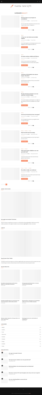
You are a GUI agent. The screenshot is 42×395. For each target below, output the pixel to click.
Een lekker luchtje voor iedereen (28, 170)
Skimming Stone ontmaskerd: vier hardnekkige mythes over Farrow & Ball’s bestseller (31, 301)
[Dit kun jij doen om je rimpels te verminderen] (10, 21)
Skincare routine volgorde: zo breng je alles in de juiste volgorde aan (10, 319)
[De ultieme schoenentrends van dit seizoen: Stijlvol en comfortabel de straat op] (10, 276)
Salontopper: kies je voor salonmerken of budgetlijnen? (30, 319)
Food (21, 332)
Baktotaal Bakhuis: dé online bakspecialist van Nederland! (21, 366)
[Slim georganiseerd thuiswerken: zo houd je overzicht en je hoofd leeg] (31, 276)
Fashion (21, 329)
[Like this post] (28, 30)
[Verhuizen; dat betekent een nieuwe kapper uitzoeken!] (10, 78)
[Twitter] (38, 1)
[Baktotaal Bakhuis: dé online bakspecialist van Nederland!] (4, 368)
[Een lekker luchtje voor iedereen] (10, 174)
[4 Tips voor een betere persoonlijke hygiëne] (10, 41)
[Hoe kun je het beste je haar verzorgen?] (10, 118)
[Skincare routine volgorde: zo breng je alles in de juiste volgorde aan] (10, 311)
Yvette (28, 20)
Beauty (21, 327)
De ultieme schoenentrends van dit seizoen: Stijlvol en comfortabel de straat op (9, 284)
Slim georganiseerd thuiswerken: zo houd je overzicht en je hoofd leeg (30, 284)
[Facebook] (37, 1)
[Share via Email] (33, 30)
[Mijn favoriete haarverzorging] (10, 136)
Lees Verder (24, 27)
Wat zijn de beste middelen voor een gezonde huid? (20, 359)
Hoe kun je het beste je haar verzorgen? (30, 114)
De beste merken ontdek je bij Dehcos (30, 56)
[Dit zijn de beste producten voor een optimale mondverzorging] (10, 98)
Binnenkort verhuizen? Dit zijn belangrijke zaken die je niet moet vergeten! (24, 372)
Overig (21, 341)
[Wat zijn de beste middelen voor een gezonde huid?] (10, 154)
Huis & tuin (21, 334)
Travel (21, 346)
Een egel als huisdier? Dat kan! (15, 353)
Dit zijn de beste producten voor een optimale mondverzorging (29, 94)
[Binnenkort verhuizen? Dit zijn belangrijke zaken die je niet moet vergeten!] (4, 374)
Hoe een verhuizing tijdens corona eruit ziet (18, 379)
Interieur (21, 336)
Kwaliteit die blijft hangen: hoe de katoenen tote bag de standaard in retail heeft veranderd (10, 301)
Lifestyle (21, 339)
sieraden (21, 343)
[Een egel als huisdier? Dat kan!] (4, 355)
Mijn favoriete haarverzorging (28, 132)
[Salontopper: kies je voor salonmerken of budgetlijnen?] (31, 311)
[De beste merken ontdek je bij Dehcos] (10, 60)
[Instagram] (39, 1)
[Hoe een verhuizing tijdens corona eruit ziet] (4, 381)
